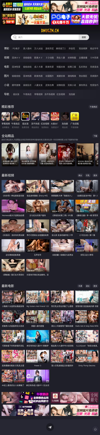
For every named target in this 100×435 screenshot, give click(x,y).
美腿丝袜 (61, 76)
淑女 (88, 286)
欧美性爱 (49, 66)
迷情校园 (61, 85)
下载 (95, 136)
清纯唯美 (72, 76)
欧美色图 (38, 76)
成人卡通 (38, 66)
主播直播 (83, 57)
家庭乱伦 (27, 85)
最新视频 (8, 175)
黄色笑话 (83, 85)
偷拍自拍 (27, 66)
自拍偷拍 (27, 57)
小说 (6, 85)
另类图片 (94, 76)
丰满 (80, 286)
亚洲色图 (27, 76)
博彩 (6, 48)
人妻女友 (38, 85)
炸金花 (72, 48)
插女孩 (16, 94)
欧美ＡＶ (38, 57)
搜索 (84, 37)
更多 (95, 175)
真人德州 (27, 48)
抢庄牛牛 (94, 48)
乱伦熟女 (83, 66)
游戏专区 (49, 48)
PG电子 (16, 48)
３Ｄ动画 (49, 57)
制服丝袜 (61, 66)
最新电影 (8, 286)
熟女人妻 (61, 57)
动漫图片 (49, 76)
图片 (6, 76)
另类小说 (72, 85)
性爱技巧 (94, 85)
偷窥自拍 (16, 76)
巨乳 (88, 175)
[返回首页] (95, 429)
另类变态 (94, 66)
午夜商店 (27, 94)
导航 (6, 94)
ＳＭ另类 (94, 57)
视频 (6, 57)
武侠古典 (49, 85)
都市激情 (16, 85)
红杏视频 (61, 94)
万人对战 (38, 48)
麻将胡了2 (60, 48)
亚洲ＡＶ (16, 57)
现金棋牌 (83, 48)
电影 (6, 66)
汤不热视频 (49, 94)
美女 (80, 175)
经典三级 (72, 66)
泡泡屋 (72, 94)
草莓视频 (38, 94)
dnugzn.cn (50, 30)
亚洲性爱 (16, 66)
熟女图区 (83, 76)
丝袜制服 (72, 57)
